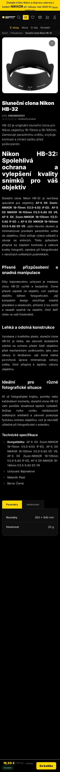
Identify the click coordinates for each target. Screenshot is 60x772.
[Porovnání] (40, 17)
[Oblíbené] (32, 17)
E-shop (14, 27)
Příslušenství (16, 33)
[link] (30, 6)
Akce (25, 27)
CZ (25, 17)
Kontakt (45, 27)
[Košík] (47, 17)
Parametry (12, 504)
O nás (34, 27)
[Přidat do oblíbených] (52, 43)
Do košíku (46, 765)
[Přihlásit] (54, 17)
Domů (5, 33)
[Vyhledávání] (19, 17)
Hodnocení (33, 504)
